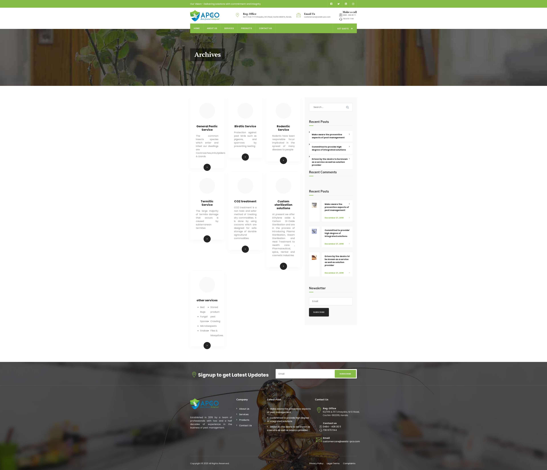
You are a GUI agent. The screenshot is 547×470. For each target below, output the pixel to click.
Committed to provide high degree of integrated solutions (337, 233)
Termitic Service (207, 203)
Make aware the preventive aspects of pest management (328, 136)
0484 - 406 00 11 (332, 426)
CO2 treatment (245, 201)
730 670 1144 (330, 430)
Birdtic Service (245, 126)
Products (246, 28)
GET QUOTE (343, 28)
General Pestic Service (207, 128)
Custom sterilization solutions (283, 204)
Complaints (349, 463)
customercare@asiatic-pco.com (341, 441)
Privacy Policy (316, 463)
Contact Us (265, 28)
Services (229, 28)
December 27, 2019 (334, 217)
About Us (212, 28)
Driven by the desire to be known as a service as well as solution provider (337, 261)
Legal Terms (333, 463)
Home (197, 28)
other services (207, 300)
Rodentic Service (283, 128)
